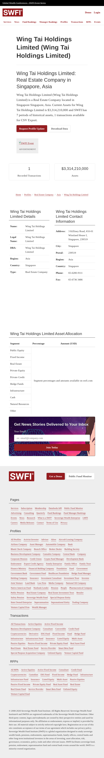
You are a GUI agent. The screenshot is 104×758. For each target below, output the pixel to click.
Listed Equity (63, 638)
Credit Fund (73, 629)
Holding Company (19, 578)
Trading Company (80, 602)
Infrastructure (17, 638)
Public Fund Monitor (80, 476)
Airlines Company (19, 544)
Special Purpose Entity (60, 597)
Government (82, 568)
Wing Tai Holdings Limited (76, 194)
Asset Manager (36, 544)
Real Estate (16, 648)
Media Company (56, 583)
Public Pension (17, 593)
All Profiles (16, 539)
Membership (40, 508)
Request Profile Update (32, 128)
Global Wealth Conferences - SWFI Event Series (24, 3)
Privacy (64, 522)
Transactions (77, 22)
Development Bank (75, 559)
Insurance (34, 578)
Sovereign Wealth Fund (37, 597)
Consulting (29, 513)
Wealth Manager (39, 607)
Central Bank (69, 554)
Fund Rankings (29, 22)
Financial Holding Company (41, 568)
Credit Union (36, 559)
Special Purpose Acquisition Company (28, 653)
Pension (54, 588)
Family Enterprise (54, 564)
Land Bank (30, 583)
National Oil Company (76, 583)
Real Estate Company (44, 194)
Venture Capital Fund (73, 653)
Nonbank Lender (41, 588)
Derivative (33, 634)
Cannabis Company (51, 554)
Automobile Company (55, 544)
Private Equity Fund (59, 643)
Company (81, 554)
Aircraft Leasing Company (71, 539)
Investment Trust (71, 578)
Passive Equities (18, 643)
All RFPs (15, 670)
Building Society (72, 549)
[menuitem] (7, 22)
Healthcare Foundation (58, 573)
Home (18, 194)
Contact (40, 522)
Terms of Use (52, 522)
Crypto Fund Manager (54, 559)
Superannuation (41, 602)
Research (31, 518)
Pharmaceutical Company (80, 588)
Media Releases (27, 522)
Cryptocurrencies (18, 634)
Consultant (48, 629)
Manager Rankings (48, 22)
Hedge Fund (79, 634)
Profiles (64, 22)
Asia (59, 194)
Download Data (59, 128)
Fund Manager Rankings (75, 513)
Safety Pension (17, 597)
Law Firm (42, 583)
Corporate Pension (19, 559)
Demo (88, 12)
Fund (71, 568)
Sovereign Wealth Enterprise (67, 518)
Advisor (44, 539)
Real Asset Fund (77, 643)
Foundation (62, 568)
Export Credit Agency (34, 564)
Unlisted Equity (55, 653)
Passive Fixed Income (37, 643)
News (16, 22)
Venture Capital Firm (20, 607)
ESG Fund (45, 634)
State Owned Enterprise (21, 602)
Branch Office (40, 549)
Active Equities (35, 624)
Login (97, 12)
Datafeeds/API (55, 508)
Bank (70, 544)
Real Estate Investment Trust (61, 593)
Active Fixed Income (53, 624)
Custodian (33, 674)
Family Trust (85, 564)
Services (7, 22)
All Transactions (18, 624)
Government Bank (19, 573)
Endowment (16, 564)
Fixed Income (59, 634)
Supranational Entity (60, 602)
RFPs (88, 22)
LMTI (85, 518)
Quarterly (40, 513)
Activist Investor (31, 539)
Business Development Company (25, 554)
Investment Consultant (51, 578)
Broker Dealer (55, 549)
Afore (53, 539)
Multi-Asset (77, 638)
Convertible (60, 629)
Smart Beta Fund (65, 648)
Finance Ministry (18, 568)
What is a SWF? (45, 518)
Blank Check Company (21, 549)
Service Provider (48, 648)
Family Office (71, 564)
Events (97, 22)
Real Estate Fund (30, 648)
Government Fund (38, 573)
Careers (14, 522)
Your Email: (20, 431)
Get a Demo (55, 476)
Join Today (52, 447)
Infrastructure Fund (34, 638)
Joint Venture (17, 583)
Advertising (16, 513)
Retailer (80, 593)
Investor (85, 578)
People (64, 588)
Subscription (26, 508)
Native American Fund (21, 588)
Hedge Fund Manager (81, 573)
